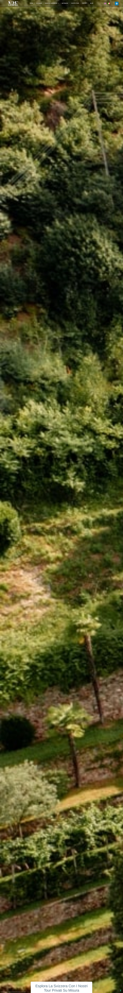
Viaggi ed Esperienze (51, 3)
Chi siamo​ (39, 3)
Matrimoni (65, 3)
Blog (91, 3)
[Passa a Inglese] (105, 3)
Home (31, 3)
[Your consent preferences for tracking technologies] (120, 990)
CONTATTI (84, 3)
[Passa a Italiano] (109, 3)
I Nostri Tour (75, 3)
